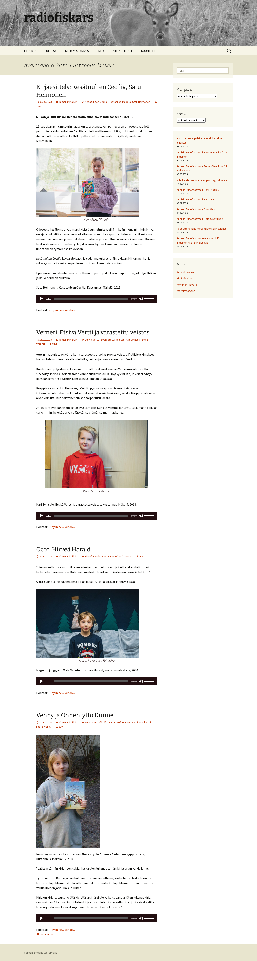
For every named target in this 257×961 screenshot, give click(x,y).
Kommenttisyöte (187, 284)
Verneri (40, 344)
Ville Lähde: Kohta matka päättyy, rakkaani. (202, 180)
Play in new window (62, 310)
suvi (54, 344)
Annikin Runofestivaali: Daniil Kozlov (198, 190)
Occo (128, 556)
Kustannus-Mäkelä (120, 102)
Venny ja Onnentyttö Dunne (74, 715)
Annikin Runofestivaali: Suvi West (196, 209)
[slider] (149, 298)
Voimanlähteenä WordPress (40, 952)
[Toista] (41, 299)
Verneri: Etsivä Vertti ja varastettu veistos (92, 332)
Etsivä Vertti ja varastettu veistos (105, 339)
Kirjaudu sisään (186, 272)
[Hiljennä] (141, 299)
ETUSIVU (30, 51)
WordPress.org (186, 291)
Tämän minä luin (68, 102)
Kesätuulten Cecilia (96, 102)
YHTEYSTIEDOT (122, 51)
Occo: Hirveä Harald (63, 549)
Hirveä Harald (93, 556)
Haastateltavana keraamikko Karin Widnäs (202, 228)
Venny (47, 726)
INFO (100, 51)
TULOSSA (50, 51)
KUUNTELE (148, 51)
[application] (96, 299)
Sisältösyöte (184, 278)
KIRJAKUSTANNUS (77, 51)
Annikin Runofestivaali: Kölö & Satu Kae (200, 219)
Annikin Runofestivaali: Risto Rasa (197, 199)
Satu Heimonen (141, 102)
